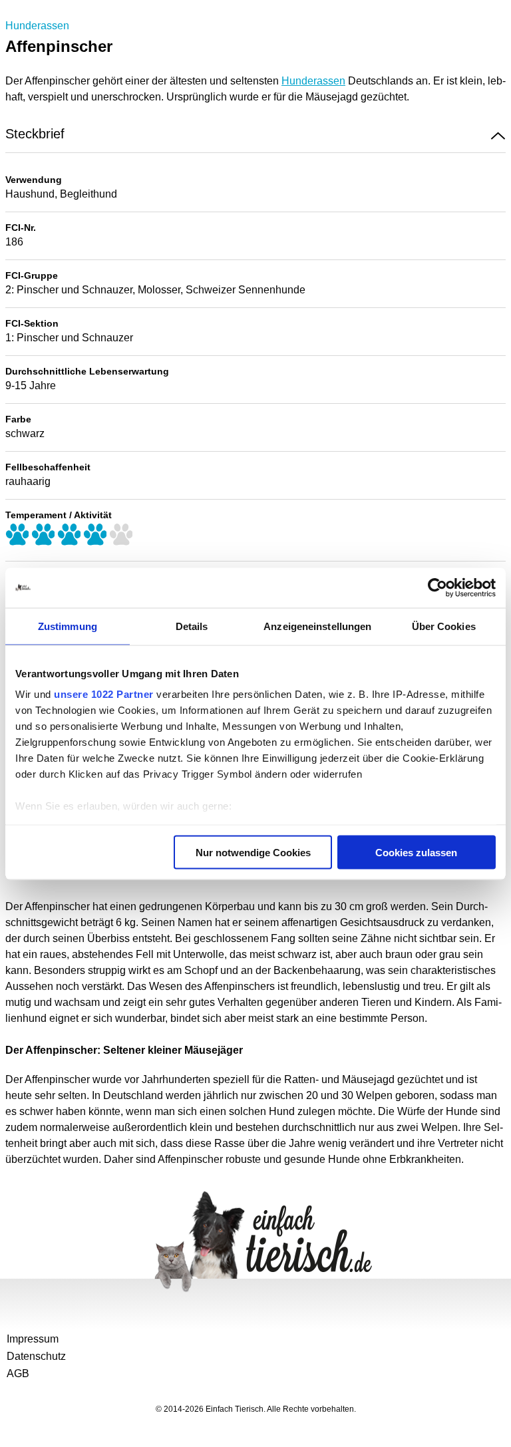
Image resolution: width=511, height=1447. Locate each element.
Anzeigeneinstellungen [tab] (317, 625)
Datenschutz (36, 1356)
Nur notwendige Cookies (253, 852)
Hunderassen (37, 25)
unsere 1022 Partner (104, 694)
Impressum (33, 1339)
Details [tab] (192, 625)
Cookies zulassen (416, 852)
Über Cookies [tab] (444, 625)
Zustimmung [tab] (67, 625)
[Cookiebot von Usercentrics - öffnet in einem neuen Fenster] (437, 587)
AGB (18, 1373)
